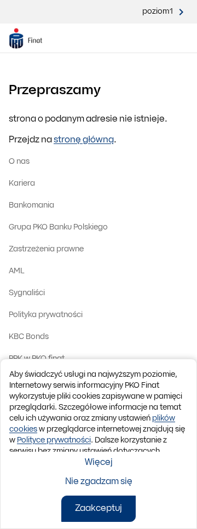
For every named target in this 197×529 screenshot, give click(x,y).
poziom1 (157, 11)
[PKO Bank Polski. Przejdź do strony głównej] (32, 38)
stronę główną (84, 140)
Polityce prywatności (54, 440)
